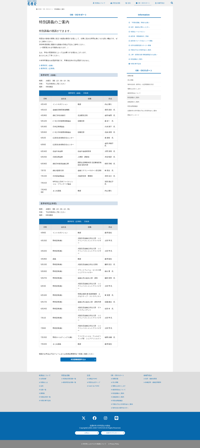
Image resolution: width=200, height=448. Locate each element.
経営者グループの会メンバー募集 (141, 41)
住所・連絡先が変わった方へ (140, 27)
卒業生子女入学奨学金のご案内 (141, 50)
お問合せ (86, 433)
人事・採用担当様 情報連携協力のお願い (144, 54)
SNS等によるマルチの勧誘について (94, 444)
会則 (41, 386)
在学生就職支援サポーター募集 (141, 45)
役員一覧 (43, 389)
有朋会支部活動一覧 (69, 378)
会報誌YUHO (92, 378)
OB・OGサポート (117, 375)
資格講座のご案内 (133, 102)
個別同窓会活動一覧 (69, 382)
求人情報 (130, 80)
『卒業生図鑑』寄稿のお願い (140, 22)
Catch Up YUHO (93, 386)
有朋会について (45, 375)
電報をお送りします (134, 89)
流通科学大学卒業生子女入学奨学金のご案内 (142, 110)
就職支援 (130, 76)
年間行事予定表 (136, 64)
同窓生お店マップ (94, 382)
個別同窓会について (134, 93)
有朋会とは (44, 382)
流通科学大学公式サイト (113, 433)
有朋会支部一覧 (45, 397)
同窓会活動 (65, 375)
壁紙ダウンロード (133, 115)
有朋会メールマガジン (138, 31)
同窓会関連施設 (133, 106)
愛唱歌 (42, 393)
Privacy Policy (114, 444)
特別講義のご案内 (136, 59)
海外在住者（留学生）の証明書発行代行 (141, 84)
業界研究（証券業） (48, 68)
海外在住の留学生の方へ (120, 408)
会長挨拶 (43, 378)
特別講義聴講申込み (78, 359)
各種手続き (148, 375)
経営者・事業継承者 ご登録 (140, 36)
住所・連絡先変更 (151, 378)
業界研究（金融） (47, 65)
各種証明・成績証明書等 (153, 382)
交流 (88, 375)
